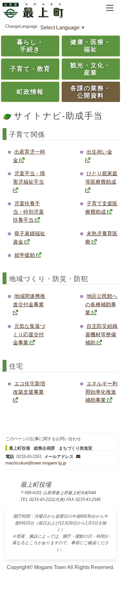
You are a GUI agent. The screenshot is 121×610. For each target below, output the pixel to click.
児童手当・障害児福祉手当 (29, 178)
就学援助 (24, 255)
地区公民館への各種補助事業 (101, 304)
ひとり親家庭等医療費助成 (101, 178)
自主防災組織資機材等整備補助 (101, 334)
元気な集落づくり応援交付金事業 (29, 334)
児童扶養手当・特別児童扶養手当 (28, 212)
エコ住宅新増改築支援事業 (29, 388)
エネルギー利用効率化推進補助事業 (101, 392)
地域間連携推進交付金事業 (29, 300)
